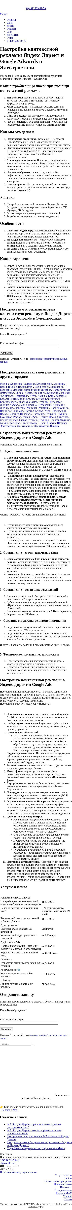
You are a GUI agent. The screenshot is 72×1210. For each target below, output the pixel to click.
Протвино (38, 413)
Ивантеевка (21, 395)
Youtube (67, 1196)
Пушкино (50, 413)
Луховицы (59, 404)
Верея (3, 386)
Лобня (23, 404)
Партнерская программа (58, 1181)
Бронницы (59, 383)
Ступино (44, 420)
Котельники (18, 398)
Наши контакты (63, 1184)
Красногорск (52, 398)
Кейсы (10, 25)
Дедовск (18, 389)
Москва (4, 383)
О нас (10, 37)
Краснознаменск (27, 401)
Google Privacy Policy (52, 1204)
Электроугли (41, 426)
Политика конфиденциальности (18, 1172)
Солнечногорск (9, 420)
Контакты (12, 34)
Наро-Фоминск (59, 407)
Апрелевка (16, 383)
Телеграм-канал (63, 1190)
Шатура (51, 423)
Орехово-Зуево (41, 410)
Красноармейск (35, 398)
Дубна (28, 392)
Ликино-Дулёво (9, 404)
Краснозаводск (8, 401)
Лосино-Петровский (39, 404)
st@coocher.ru (7, 1163)
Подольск (25, 413)
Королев (5, 398)
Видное (12, 386)
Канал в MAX (64, 1193)
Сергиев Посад (47, 417)
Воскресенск (41, 386)
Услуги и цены (63, 1175)
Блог (9, 31)
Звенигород (6, 395)
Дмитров (46, 389)
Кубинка (44, 401)
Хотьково (14, 423)
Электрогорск (8, 426)
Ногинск (5, 410)
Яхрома (54, 426)
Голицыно (6, 389)
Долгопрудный (61, 389)
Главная (11, 19)
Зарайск (65, 392)
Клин (51, 395)
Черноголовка (29, 423)
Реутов (17, 417)
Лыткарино (6, 407)
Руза (34, 417)
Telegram (5, 1110)
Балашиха (29, 383)
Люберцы (19, 407)
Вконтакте (66, 1187)
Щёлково (62, 423)
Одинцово (17, 410)
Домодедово (7, 392)
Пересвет (13, 413)
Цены (10, 22)
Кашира (42, 395)
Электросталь (25, 426)
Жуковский (52, 392)
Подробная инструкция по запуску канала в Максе (36, 1148)
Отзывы (11, 28)
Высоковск (56, 386)
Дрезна (19, 392)
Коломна (61, 395)
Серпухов (62, 417)
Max (15, 1110)
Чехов (42, 423)
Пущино (62, 413)
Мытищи (44, 407)
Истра (32, 395)
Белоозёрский (44, 383)
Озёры (28, 410)
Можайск (32, 407)
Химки (4, 423)
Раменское (6, 417)
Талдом (54, 420)
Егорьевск (39, 392)
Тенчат (68, 1199)
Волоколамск (25, 386)
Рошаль (26, 417)
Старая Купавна (28, 420)
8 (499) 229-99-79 (16, 40)
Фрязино (65, 420)
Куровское (56, 401)
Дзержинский (32, 389)
